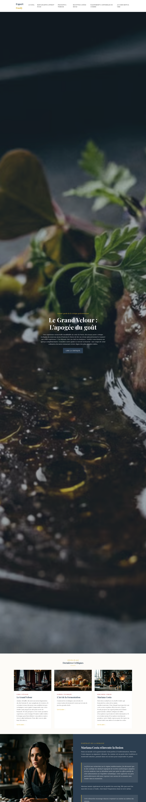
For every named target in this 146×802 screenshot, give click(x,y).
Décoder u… (23, 720)
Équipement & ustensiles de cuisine (101, 6)
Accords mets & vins (123, 6)
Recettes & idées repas (79, 6)
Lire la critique (73, 351)
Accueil (31, 5)
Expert (19, 5)
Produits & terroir (62, 6)
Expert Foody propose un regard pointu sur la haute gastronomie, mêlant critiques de (111, 709)
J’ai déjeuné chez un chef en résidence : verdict (75, 339)
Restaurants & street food (45, 6)
